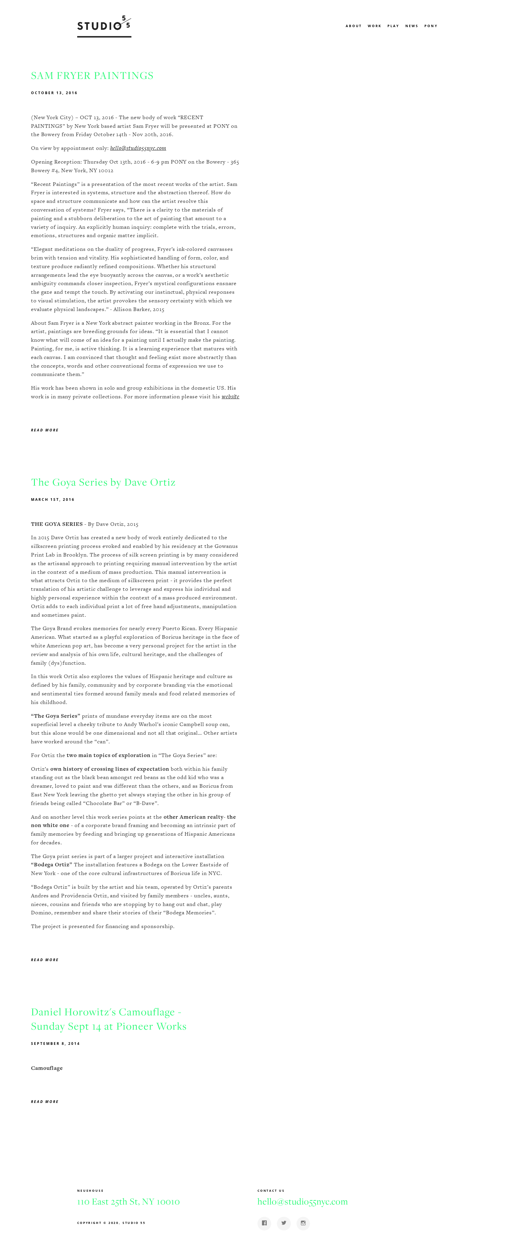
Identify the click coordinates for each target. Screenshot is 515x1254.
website (231, 396)
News (412, 26)
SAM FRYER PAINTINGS (92, 75)
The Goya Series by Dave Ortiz (103, 482)
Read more (45, 430)
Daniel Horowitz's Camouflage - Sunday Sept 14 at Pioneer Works (109, 1019)
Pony (431, 26)
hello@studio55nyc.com (138, 148)
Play (393, 26)
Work (375, 26)
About (354, 26)
